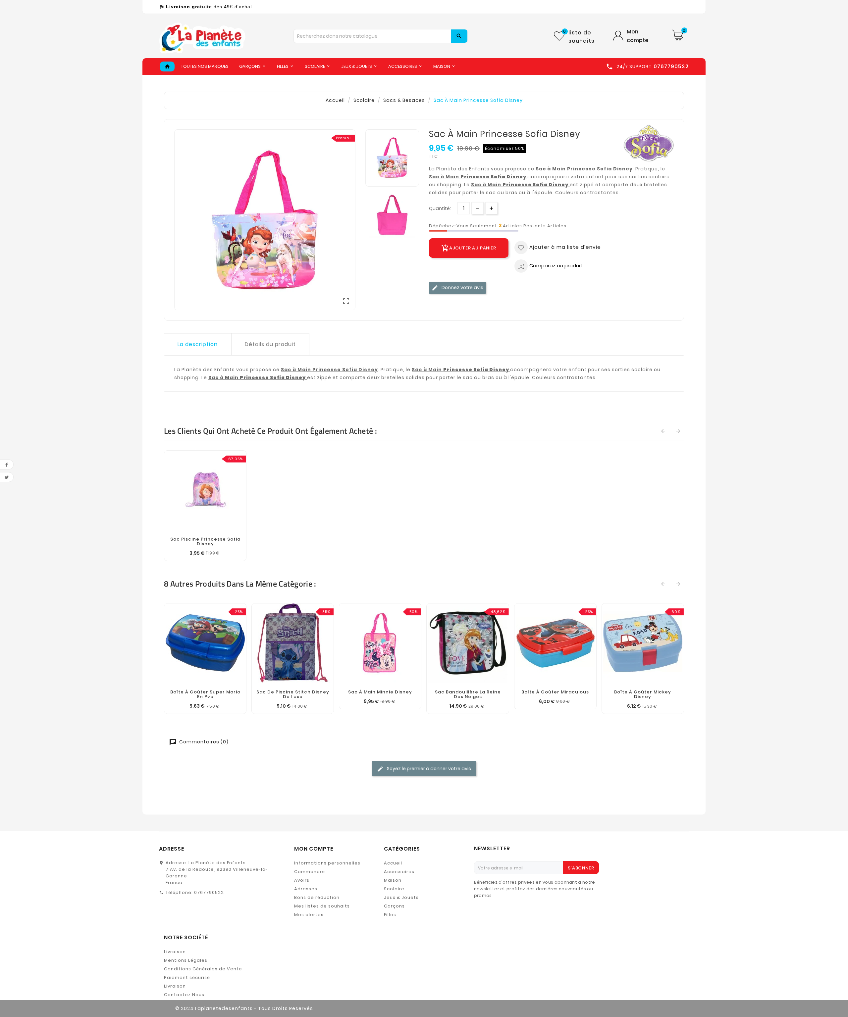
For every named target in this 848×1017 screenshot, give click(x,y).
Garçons (394, 906)
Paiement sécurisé (187, 977)
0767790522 (209, 892)
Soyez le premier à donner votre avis (428, 768)
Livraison (175, 952)
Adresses (305, 889)
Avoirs (301, 880)
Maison (392, 880)
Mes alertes (309, 914)
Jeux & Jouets (401, 897)
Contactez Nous (184, 995)
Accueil (393, 863)
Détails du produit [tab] (270, 344)
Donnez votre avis (462, 287)
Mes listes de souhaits (322, 906)
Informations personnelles (327, 863)
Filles (390, 914)
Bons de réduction (317, 897)
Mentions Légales (185, 960)
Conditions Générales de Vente (203, 969)
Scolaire (394, 889)
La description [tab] (198, 344)
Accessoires (399, 871)
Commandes (310, 871)
